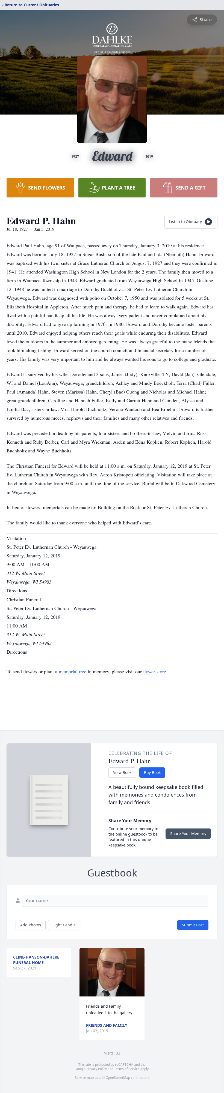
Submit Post (193, 924)
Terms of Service (127, 1069)
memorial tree (72, 671)
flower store (154, 671)
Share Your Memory (188, 833)
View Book (122, 772)
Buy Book (152, 772)
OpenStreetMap (118, 1077)
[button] (112, 972)
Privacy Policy (96, 1069)
